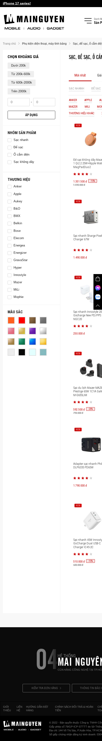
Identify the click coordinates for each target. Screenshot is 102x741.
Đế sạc (96, 88)
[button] (74, 174)
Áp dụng (31, 115)
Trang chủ (9, 43)
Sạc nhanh (76, 88)
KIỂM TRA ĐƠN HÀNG (45, 688)
